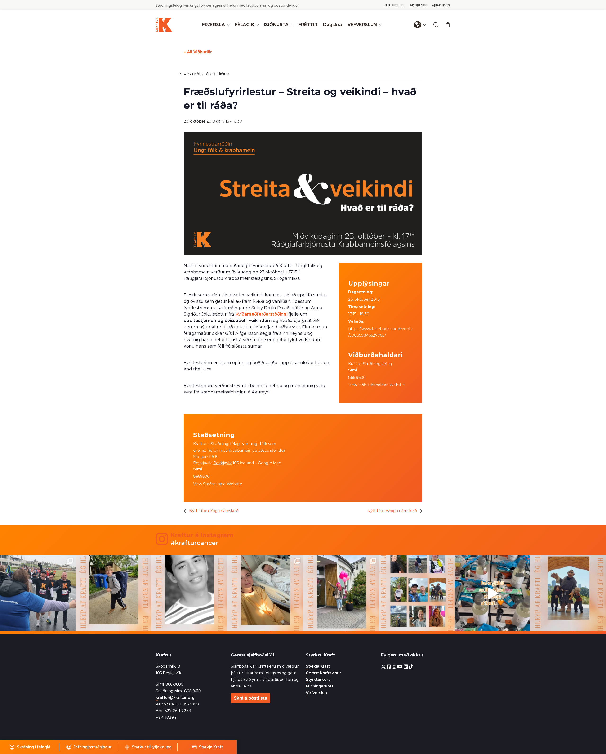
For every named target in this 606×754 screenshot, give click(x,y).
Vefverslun (316, 693)
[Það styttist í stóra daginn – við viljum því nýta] (416, 593)
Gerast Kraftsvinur (323, 673)
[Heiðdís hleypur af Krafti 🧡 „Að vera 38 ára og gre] (341, 593)
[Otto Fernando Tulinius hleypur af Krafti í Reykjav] (189, 593)
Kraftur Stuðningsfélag (370, 363)
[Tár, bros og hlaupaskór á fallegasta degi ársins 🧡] (38, 593)
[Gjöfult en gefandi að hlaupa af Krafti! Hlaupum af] (492, 593)
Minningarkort (319, 686)
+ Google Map (268, 463)
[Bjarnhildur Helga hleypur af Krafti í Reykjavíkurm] (265, 593)
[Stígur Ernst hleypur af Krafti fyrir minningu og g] (114, 593)
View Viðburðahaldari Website (376, 385)
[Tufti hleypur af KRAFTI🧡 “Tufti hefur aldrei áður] (568, 593)
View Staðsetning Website (217, 484)
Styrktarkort (318, 679)
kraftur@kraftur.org (175, 697)
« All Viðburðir (198, 52)
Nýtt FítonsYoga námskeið (213, 511)
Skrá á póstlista (250, 698)
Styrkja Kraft (318, 666)
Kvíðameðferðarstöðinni (261, 314)
